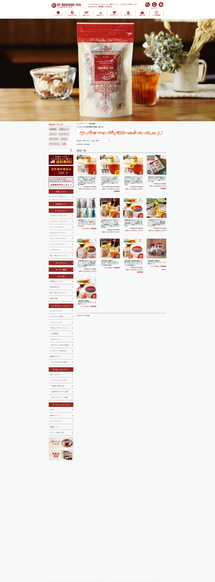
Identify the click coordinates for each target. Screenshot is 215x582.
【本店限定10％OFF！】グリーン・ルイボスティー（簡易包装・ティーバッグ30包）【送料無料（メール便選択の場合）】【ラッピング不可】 (157, 223)
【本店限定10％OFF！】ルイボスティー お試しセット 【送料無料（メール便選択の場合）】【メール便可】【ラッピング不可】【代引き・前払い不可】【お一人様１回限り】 (87, 180)
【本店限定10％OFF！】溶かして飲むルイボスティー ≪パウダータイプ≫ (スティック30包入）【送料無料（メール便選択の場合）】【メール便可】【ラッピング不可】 (110, 223)
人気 (64, 144)
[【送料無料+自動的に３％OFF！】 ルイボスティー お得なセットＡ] (86, 289)
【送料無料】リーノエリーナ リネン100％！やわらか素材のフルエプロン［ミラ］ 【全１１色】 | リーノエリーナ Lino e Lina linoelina (87, 223)
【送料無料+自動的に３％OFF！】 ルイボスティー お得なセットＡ (87, 302)
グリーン (53, 134)
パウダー (64, 139)
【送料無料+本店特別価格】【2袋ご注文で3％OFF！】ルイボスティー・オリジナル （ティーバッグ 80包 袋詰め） (133, 263)
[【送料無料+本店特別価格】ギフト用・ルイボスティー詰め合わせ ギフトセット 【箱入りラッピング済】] (156, 165)
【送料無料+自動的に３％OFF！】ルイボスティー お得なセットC (157, 262)
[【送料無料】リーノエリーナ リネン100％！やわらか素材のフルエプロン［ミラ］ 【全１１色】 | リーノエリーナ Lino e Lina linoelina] (86, 208)
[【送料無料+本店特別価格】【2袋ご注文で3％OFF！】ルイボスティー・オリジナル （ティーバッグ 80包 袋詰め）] (133, 249)
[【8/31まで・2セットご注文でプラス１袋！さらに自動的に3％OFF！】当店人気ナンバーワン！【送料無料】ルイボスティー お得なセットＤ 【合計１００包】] (110, 165)
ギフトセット (54, 144)
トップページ (82, 123)
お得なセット (64, 129)
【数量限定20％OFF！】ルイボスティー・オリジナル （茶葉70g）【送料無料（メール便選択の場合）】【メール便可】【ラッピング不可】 (133, 223)
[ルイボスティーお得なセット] (156, 249)
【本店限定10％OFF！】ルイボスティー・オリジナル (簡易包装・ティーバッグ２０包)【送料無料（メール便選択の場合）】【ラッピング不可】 (87, 263)
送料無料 (53, 129)
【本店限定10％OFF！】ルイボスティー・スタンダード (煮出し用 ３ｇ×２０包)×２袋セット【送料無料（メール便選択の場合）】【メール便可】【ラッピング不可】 (133, 180)
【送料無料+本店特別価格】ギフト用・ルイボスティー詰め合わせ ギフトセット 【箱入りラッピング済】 (157, 179)
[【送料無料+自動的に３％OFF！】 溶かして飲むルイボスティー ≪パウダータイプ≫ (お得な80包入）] (110, 249)
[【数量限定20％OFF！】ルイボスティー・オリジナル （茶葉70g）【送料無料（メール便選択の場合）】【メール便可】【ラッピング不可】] (133, 208)
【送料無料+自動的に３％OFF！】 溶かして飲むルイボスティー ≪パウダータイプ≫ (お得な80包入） (110, 263)
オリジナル (54, 139)
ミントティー (63, 134)
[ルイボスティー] (86, 165)
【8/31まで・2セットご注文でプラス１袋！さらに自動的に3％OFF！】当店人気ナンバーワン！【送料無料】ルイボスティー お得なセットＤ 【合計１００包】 (110, 180)
